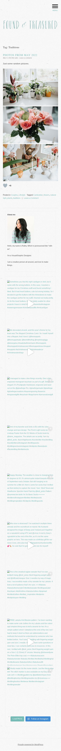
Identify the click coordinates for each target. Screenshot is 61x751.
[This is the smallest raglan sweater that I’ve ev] (30, 593)
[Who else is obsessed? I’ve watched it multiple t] (30, 545)
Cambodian (38, 195)
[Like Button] (5, 185)
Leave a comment (26, 58)
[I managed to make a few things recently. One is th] (30, 400)
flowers (46, 195)
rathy (16, 58)
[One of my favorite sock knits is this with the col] (30, 448)
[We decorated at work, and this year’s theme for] (30, 352)
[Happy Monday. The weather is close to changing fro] (30, 497)
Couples (14, 195)
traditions (16, 198)
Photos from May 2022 (20, 55)
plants (9, 198)
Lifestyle (22, 195)
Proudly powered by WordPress (30, 745)
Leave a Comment (31, 198)
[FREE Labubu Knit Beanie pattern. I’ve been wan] (30, 642)
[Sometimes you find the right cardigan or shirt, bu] (30, 303)
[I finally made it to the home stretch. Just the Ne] (30, 690)
